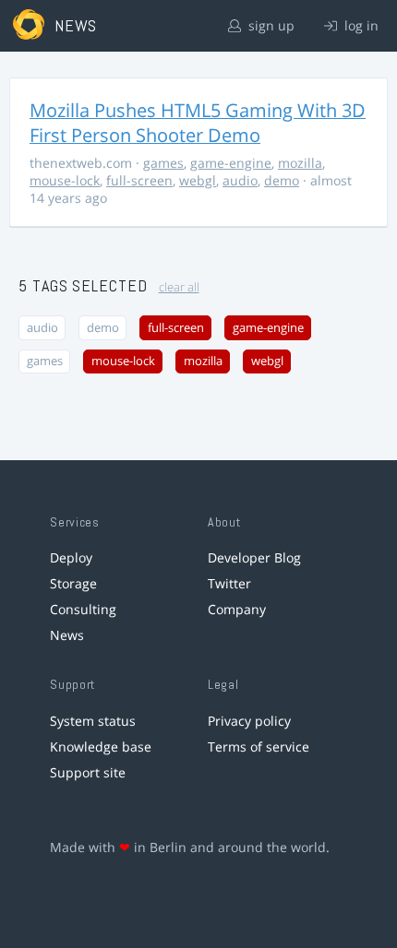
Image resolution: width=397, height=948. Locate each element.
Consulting (83, 609)
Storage (73, 583)
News (67, 635)
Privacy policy (249, 720)
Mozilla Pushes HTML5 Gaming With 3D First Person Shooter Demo (198, 123)
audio (240, 180)
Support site (88, 772)
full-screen (139, 180)
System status (93, 720)
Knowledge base (100, 746)
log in (360, 25)
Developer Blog (254, 557)
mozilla (300, 163)
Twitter (229, 583)
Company (237, 609)
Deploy (71, 557)
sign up (270, 25)
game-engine (230, 163)
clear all (179, 287)
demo (281, 180)
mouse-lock (65, 180)
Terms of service (258, 746)
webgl (197, 180)
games (163, 163)
